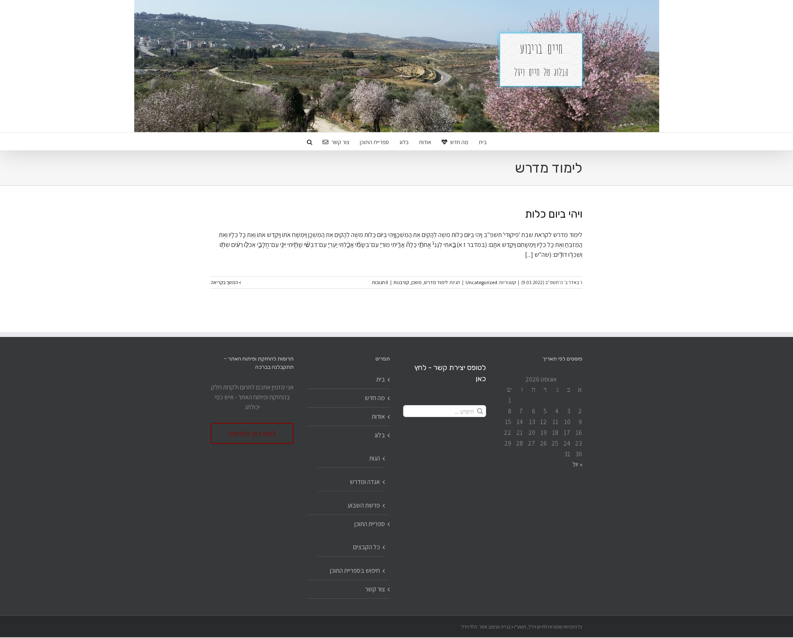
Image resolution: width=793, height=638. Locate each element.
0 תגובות (380, 282)
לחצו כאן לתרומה (252, 433)
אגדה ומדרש (365, 481)
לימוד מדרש (436, 282)
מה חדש (375, 398)
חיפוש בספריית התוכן (355, 570)
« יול (577, 464)
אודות (378, 416)
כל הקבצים (366, 547)
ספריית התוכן (369, 523)
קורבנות (401, 282)
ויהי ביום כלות (553, 214)
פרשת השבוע (363, 505)
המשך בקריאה (225, 282)
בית (380, 379)
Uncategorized (481, 282)
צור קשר (375, 589)
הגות (374, 458)
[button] (309, 141)
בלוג (379, 435)
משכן (416, 282)
